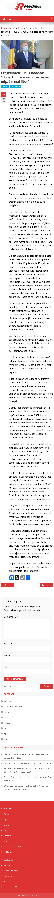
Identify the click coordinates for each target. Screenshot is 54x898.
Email (7, 655)
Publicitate (8, 851)
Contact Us (8, 859)
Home (6, 881)
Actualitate (16, 86)
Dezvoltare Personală (13, 706)
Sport (6, 733)
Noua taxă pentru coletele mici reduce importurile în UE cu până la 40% (27, 779)
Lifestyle (7, 717)
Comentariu (11, 617)
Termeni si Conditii (11, 870)
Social (20, 28)
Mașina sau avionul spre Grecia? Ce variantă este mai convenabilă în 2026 (26, 756)
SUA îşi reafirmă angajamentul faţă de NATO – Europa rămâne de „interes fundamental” (26, 787)
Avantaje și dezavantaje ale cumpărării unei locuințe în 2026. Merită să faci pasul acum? (26, 770)
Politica (7, 722)
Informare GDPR (11, 886)
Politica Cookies (10, 875)
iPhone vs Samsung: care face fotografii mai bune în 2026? (28, 763)
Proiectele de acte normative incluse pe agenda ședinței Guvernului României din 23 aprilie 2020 (47, 585)
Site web (8, 667)
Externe (7, 712)
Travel (6, 738)
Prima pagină (8, 28)
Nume (8, 644)
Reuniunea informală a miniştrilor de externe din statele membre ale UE (9, 585)
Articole (7, 865)
